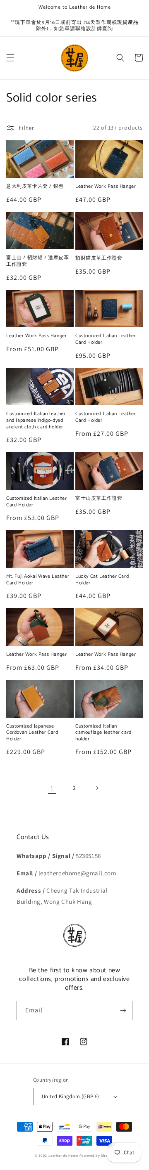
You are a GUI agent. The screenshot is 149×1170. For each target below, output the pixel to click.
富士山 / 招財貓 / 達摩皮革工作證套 (37, 261)
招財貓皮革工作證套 (98, 258)
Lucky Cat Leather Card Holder (102, 579)
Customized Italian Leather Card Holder (105, 339)
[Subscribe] (123, 1010)
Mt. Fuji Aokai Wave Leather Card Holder (37, 579)
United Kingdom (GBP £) (70, 1096)
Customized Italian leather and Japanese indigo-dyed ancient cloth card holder (36, 420)
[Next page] (97, 788)
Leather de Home (63, 1155)
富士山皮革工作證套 (98, 498)
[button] (10, 58)
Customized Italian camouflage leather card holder (103, 732)
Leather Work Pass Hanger (105, 186)
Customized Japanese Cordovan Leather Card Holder (32, 732)
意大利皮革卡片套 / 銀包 (35, 186)
